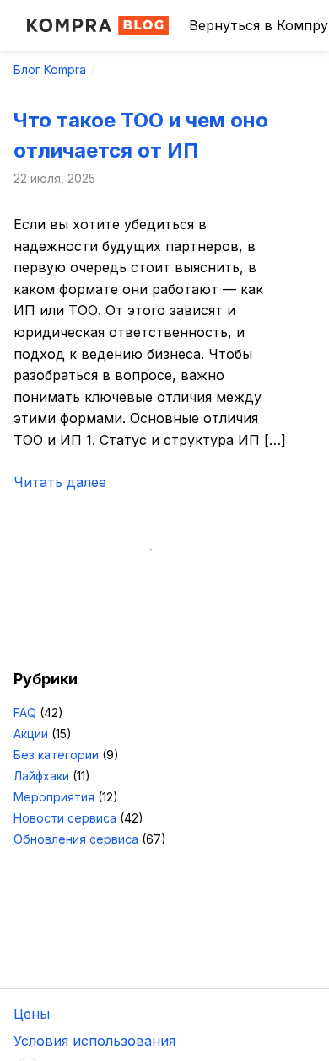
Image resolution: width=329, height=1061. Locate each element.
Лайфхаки (41, 776)
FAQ (24, 712)
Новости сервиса (64, 818)
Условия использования (94, 1040)
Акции (30, 733)
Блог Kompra (49, 69)
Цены (31, 1013)
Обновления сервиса (75, 839)
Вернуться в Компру (258, 25)
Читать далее (59, 482)
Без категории (56, 755)
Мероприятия (53, 797)
